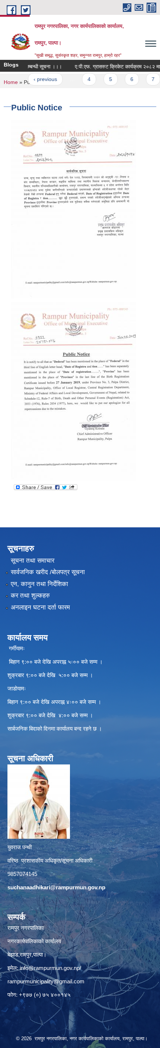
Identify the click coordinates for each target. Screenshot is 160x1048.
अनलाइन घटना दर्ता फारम (40, 607)
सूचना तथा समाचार (32, 560)
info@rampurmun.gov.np (50, 968)
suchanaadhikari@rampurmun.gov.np (56, 887)
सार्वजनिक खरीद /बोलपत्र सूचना (48, 572)
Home (11, 82)
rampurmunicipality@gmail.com (45, 981)
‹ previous (32, 79)
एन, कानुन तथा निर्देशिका (39, 584)
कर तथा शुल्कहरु (30, 595)
